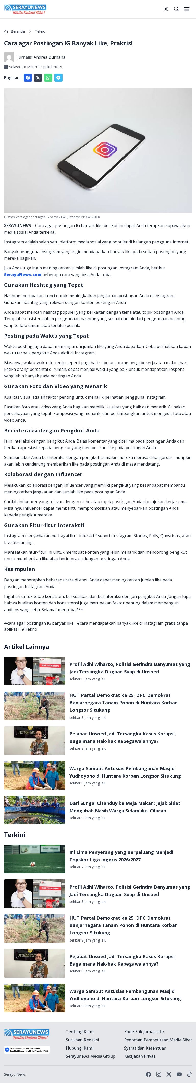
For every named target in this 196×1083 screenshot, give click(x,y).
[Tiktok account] (189, 1074)
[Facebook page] (148, 1074)
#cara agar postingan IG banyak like (39, 623)
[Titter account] (169, 1074)
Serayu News (15, 1074)
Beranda (18, 31)
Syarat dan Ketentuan (145, 1048)
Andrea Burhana (49, 57)
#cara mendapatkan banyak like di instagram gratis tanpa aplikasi (96, 626)
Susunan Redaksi (82, 1040)
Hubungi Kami (79, 1048)
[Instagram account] (158, 1074)
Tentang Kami (79, 1031)
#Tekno (29, 629)
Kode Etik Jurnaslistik (144, 1031)
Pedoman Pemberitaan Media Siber (158, 1040)
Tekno (40, 31)
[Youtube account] (179, 1074)
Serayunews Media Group (90, 1056)
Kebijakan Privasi (140, 1056)
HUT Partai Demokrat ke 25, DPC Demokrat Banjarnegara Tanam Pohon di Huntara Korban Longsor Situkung (123, 702)
